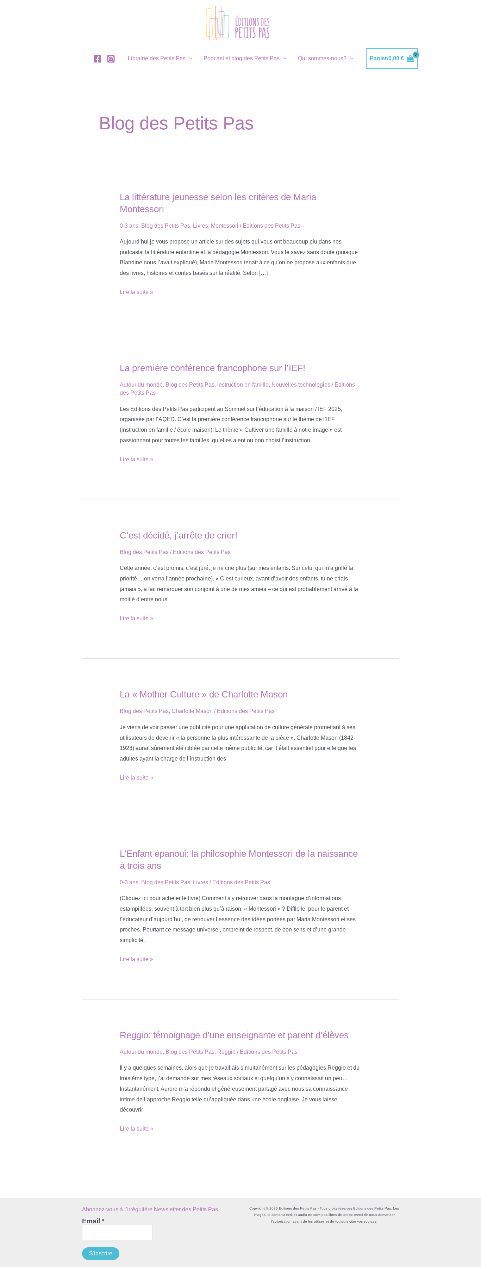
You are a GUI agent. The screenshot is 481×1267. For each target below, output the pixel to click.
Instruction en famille (243, 385)
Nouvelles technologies (300, 385)
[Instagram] (111, 59)
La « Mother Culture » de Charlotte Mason (204, 694)
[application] (189, 58)
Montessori (224, 226)
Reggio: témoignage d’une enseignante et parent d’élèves (234, 1035)
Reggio (226, 1052)
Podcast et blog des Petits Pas (242, 58)
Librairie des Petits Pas (157, 58)
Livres (200, 226)
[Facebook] (97, 59)
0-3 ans (129, 226)
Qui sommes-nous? (322, 58)
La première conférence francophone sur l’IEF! (212, 368)
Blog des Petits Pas (165, 226)
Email (93, 1221)
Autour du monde (141, 385)
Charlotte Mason (192, 711)
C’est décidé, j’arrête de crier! (178, 535)
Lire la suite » (136, 293)
